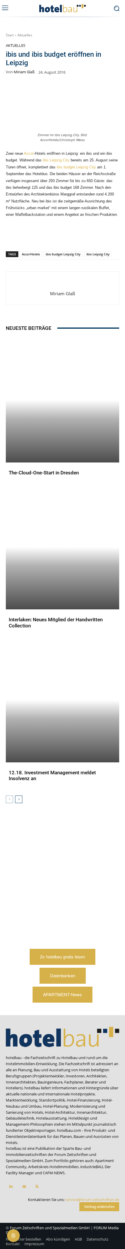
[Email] (83, 236)
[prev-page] (9, 799)
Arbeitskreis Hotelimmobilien (53, 1166)
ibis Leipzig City (56, 160)
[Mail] (24, 1187)
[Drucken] (97, 236)
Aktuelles (24, 35)
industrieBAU (91, 1166)
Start (10, 35)
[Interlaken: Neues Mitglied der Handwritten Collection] (62, 547)
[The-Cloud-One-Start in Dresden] (62, 400)
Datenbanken (62, 975)
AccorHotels (31, 254)
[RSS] (37, 1187)
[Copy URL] (70, 236)
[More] (110, 236)
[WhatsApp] (43, 236)
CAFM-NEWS (54, 1172)
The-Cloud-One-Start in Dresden (44, 473)
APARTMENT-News (62, 994)
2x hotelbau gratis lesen (62, 956)
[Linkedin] (57, 236)
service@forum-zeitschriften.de (92, 1199)
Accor (29, 153)
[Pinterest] (30, 236)
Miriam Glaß (24, 72)
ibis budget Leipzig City (76, 167)
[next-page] (18, 799)
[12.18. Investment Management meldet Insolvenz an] (62, 700)
